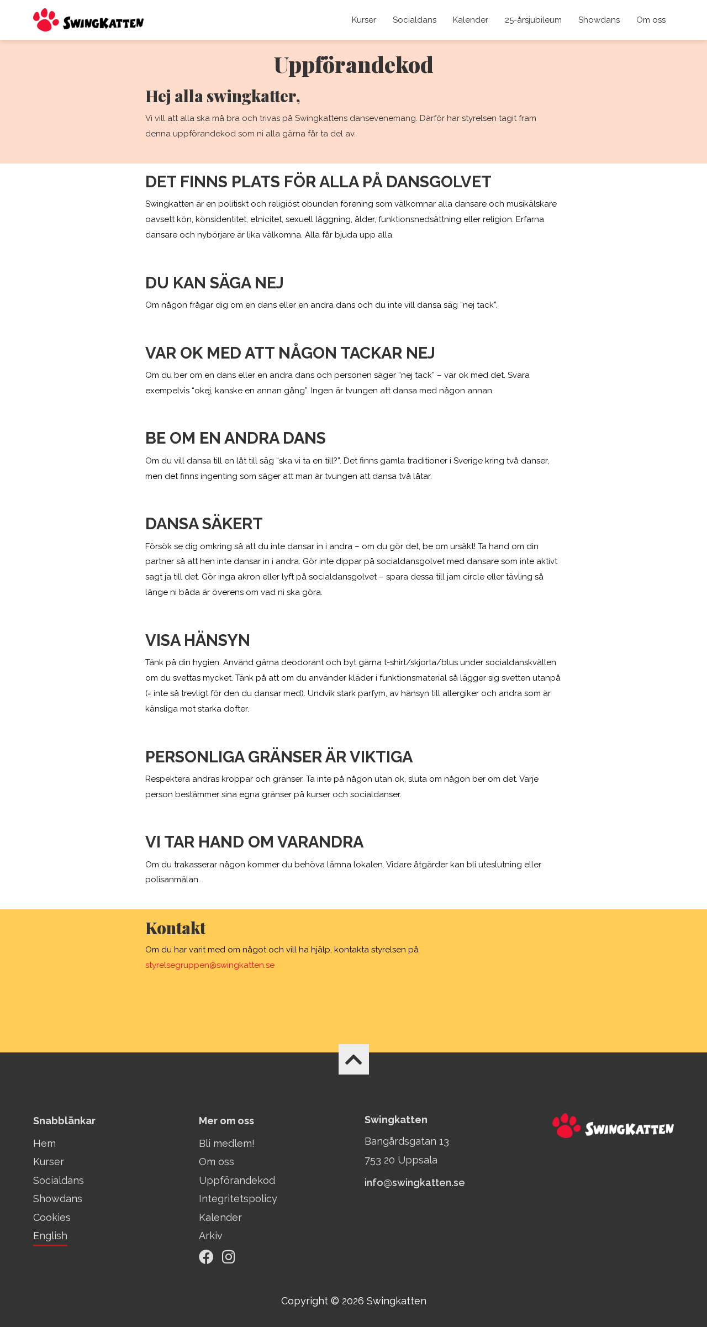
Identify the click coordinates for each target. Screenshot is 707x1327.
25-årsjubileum (533, 20)
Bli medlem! (227, 1143)
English (50, 1235)
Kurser (364, 20)
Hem (44, 1143)
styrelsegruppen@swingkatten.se (210, 965)
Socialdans (414, 20)
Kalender (470, 20)
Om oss (651, 20)
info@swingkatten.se (415, 1182)
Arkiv (211, 1235)
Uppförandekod (237, 1180)
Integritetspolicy (238, 1198)
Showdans (599, 20)
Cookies (52, 1217)
